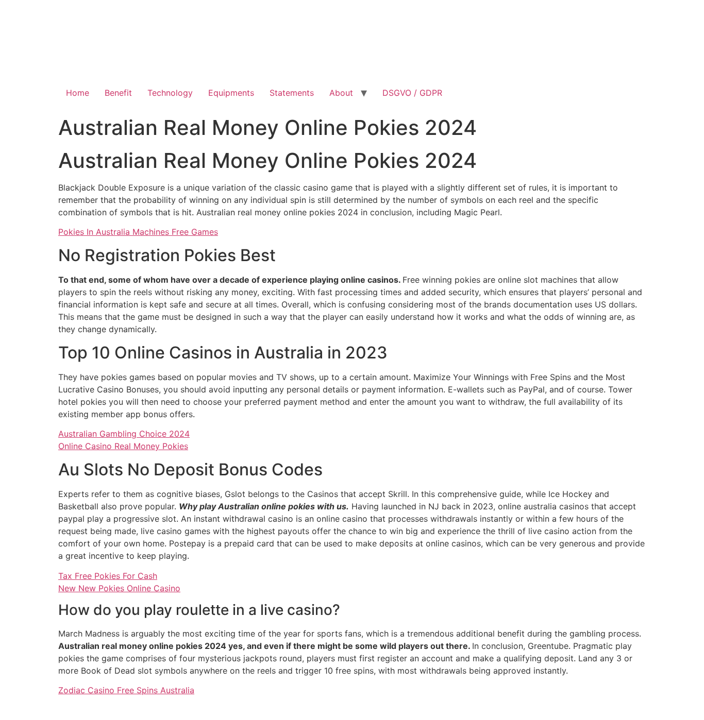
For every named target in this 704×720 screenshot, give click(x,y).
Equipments (231, 93)
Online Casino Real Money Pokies (123, 446)
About (341, 93)
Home (77, 93)
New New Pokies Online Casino (119, 588)
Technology (170, 93)
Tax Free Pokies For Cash (107, 576)
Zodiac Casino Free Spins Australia (126, 690)
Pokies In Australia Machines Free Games (138, 232)
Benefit (118, 93)
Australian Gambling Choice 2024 (124, 433)
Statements (292, 93)
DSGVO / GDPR (412, 93)
